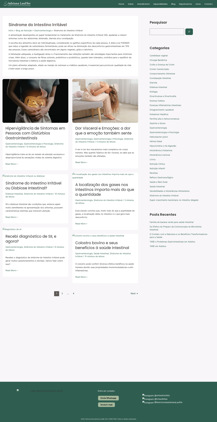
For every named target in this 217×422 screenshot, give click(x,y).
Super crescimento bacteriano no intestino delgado (174, 200)
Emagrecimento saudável (162, 109)
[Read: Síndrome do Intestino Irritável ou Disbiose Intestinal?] (24, 176)
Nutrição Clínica (157, 164)
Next (134, 293)
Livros (198, 4)
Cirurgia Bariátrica (158, 60)
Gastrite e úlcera (157, 123)
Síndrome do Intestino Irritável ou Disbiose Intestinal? (33, 185)
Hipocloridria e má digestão (163, 146)
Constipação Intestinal (160, 78)
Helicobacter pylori (159, 137)
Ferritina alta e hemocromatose (164, 119)
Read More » (12, 163)
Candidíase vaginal (159, 55)
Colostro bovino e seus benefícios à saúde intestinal (102, 245)
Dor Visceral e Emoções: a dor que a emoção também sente (103, 131)
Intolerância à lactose (160, 155)
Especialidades (161, 4)
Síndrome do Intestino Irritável (108, 200)
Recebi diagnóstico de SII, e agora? (31, 239)
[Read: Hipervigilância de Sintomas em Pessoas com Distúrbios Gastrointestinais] (35, 100)
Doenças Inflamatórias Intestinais (165, 105)
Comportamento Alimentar (162, 73)
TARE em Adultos (158, 246)
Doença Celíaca (157, 100)
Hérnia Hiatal (156, 141)
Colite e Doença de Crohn (162, 64)
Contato (208, 4)
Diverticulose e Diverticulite (163, 96)
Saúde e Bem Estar (159, 182)
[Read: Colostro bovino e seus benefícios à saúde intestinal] (98, 235)
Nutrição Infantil (157, 168)
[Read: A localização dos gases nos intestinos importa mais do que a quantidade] (105, 175)
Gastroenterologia (14, 143)
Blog (173, 4)
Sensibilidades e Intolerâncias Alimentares (169, 191)
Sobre (130, 4)
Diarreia (153, 82)
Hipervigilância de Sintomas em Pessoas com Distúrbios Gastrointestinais (35, 133)
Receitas (154, 173)
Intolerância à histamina (161, 150)
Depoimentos (185, 4)
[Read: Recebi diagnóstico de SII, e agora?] (12, 229)
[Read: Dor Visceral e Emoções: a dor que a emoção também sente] (105, 100)
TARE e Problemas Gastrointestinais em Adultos (172, 241)
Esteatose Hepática (159, 114)
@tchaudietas (160, 399)
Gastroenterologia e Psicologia (38, 143)
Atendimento (143, 4)
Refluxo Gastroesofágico (161, 177)
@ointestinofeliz (162, 395)
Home (121, 4)
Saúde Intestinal (101, 253)
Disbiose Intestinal (14, 194)
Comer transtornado (159, 69)
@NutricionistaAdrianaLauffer (168, 402)
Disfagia (153, 91)
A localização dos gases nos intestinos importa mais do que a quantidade (104, 189)
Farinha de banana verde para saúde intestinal (172, 222)
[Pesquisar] (189, 31)
